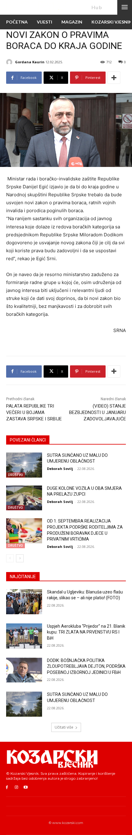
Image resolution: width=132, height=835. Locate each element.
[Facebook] (7, 787)
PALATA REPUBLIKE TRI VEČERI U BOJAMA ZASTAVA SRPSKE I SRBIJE (34, 412)
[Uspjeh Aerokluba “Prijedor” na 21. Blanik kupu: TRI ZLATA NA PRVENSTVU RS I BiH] (24, 635)
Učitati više (64, 727)
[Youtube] (26, 787)
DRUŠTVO (15, 475)
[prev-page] (10, 558)
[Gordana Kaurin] (10, 62)
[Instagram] (16, 787)
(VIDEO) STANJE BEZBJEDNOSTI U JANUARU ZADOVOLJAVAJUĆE (97, 412)
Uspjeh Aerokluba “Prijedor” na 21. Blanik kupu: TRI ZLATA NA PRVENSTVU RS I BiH (86, 632)
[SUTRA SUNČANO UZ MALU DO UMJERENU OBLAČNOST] (24, 465)
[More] (113, 78)
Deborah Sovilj (60, 468)
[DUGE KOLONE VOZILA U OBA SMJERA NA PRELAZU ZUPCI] (24, 498)
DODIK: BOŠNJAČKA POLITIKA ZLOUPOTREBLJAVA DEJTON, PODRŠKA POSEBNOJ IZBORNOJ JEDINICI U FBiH (86, 666)
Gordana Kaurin (30, 62)
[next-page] (20, 558)
